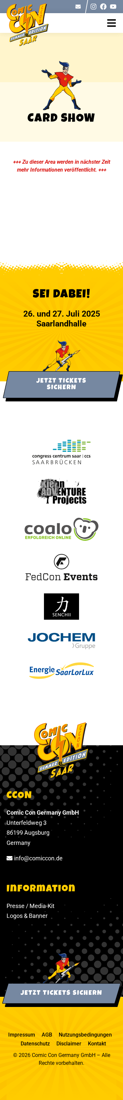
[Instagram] (93, 6)
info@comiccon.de (38, 858)
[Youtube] (113, 6)
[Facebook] (103, 6)
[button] (115, 23)
